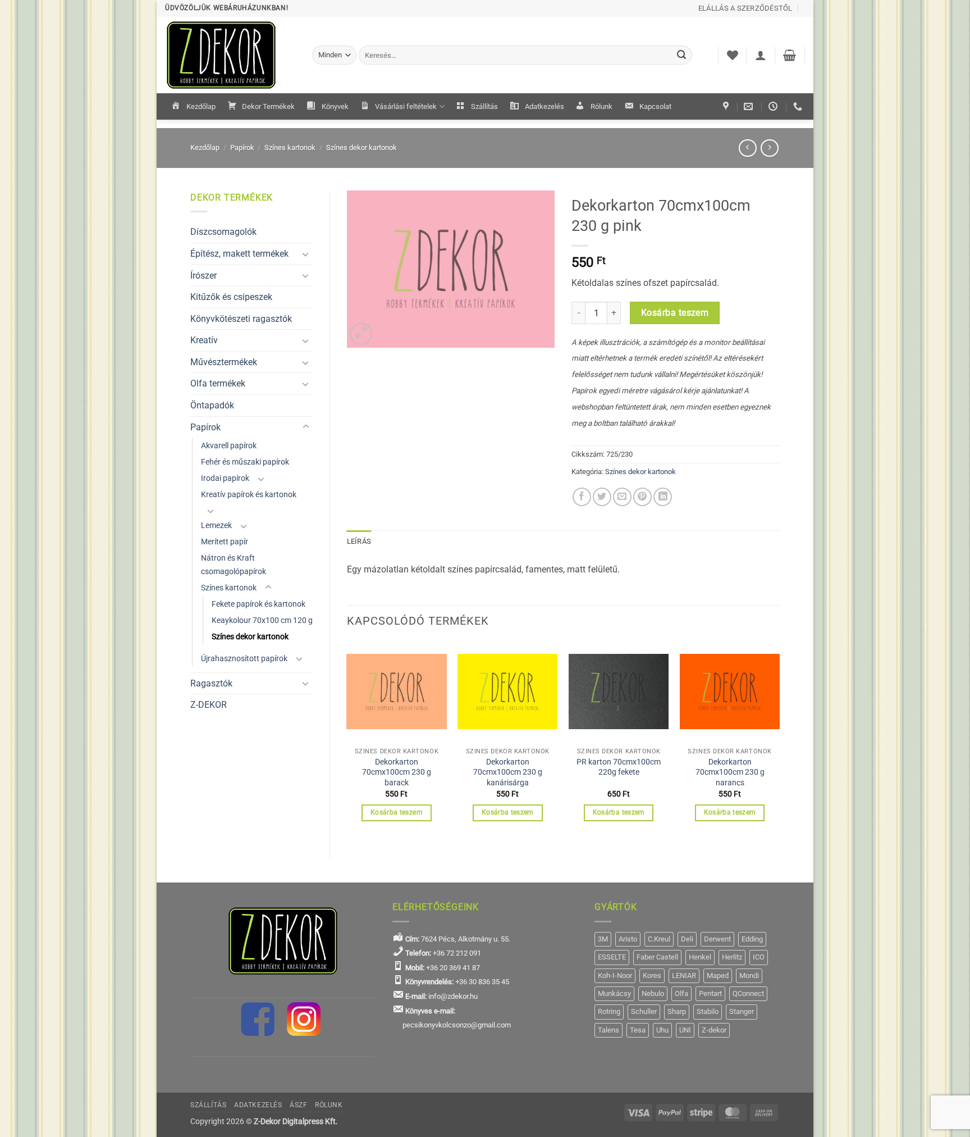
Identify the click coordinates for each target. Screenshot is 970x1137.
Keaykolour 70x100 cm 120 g (262, 620)
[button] (760, 55)
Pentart (710, 993)
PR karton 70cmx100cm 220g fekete (618, 767)
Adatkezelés (544, 106)
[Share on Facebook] (582, 497)
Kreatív (204, 340)
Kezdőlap (201, 106)
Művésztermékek (223, 362)
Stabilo (708, 1011)
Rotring (609, 1011)
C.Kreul (659, 939)
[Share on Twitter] (602, 497)
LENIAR (684, 975)
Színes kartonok (289, 147)
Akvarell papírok (229, 446)
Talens (608, 1030)
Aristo (628, 939)
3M (603, 939)
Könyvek (335, 106)
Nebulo (653, 993)
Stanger (741, 1011)
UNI (685, 1030)
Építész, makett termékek (239, 253)
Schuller (644, 1011)
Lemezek (216, 525)
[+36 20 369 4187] (799, 106)
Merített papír (224, 542)
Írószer (203, 275)
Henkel (700, 957)
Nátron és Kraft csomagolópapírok (233, 564)
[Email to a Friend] (622, 497)
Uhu (662, 1030)
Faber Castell (657, 957)
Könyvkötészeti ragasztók (241, 318)
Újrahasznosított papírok (244, 658)
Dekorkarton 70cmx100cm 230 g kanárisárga (507, 772)
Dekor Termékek (268, 106)
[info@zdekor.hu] (750, 106)
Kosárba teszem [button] (396, 812)
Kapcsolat (655, 106)
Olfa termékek (217, 383)
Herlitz (732, 957)
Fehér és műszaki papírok (245, 462)
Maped (718, 975)
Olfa (681, 993)
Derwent (717, 939)
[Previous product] (769, 148)
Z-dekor (714, 1030)
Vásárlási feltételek (406, 106)
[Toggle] (306, 254)
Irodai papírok (225, 478)
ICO (759, 957)
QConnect (748, 993)
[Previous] (347, 741)
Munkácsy (614, 993)
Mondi (749, 975)
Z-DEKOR (208, 704)
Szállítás (484, 106)
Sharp (676, 1011)
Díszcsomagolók (223, 231)
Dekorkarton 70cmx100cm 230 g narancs (730, 772)
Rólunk (601, 106)
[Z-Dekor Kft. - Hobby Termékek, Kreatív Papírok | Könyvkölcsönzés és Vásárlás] (230, 55)
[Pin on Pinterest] (642, 497)
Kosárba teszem (675, 313)
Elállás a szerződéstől (745, 8)
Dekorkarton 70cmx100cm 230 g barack (396, 772)
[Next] (779, 741)
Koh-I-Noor (615, 975)
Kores (652, 975)
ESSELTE (612, 957)
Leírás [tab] (359, 541)
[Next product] (747, 148)
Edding (752, 939)
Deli (687, 939)
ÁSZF (298, 1105)
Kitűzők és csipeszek (231, 297)
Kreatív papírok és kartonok (248, 494)
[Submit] (682, 55)
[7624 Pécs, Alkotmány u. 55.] (727, 106)
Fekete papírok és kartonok (258, 604)
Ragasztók (211, 683)
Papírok (242, 147)
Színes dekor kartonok (361, 147)
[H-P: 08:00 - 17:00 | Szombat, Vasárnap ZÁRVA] (774, 106)
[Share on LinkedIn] (662, 497)
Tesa (638, 1030)
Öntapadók (212, 405)
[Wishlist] (732, 55)
